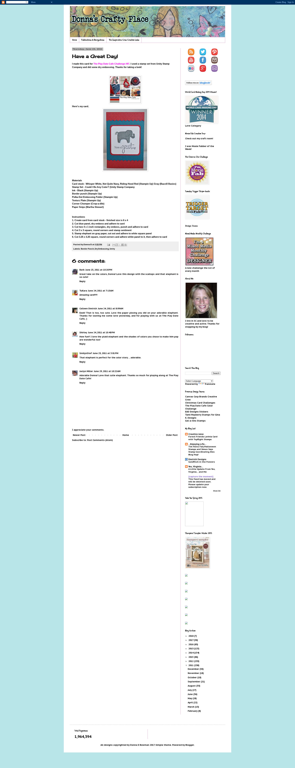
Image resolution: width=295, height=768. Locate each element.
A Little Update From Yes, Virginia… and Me (201, 470)
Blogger (189, 745)
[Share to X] (119, 244)
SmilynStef (85, 353)
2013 (191, 657)
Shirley (83, 332)
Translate (210, 384)
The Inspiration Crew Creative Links (124, 39)
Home (74, 39)
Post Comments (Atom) (100, 440)
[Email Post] (108, 244)
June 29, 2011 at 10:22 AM (107, 371)
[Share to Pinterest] (125, 244)
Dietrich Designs (197, 459)
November (194, 673)
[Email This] (113, 244)
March (191, 706)
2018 (191, 636)
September (194, 681)
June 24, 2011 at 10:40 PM (101, 332)
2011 (191, 665)
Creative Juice (196, 434)
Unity (112, 248)
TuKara (83, 290)
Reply (82, 281)
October (192, 677)
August (192, 685)
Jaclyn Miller (86, 371)
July (190, 690)
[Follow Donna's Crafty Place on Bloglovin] (198, 84)
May (190, 698)
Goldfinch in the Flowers (201, 461)
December (194, 669)
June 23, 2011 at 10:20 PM (98, 269)
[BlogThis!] (116, 244)
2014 (191, 652)
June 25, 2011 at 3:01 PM (105, 353)
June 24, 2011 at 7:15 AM (100, 290)
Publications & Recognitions (92, 39)
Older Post (172, 435)
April (190, 702)
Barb (82, 269)
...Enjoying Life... (197, 444)
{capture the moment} (200, 476)
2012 (191, 661)
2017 (191, 640)
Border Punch (87, 248)
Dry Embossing (102, 248)
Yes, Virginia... (195, 466)
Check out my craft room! (199, 138)
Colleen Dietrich (88, 308)
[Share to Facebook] (122, 244)
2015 (191, 648)
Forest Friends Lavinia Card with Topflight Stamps (202, 438)
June (190, 694)
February (193, 711)
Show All (216, 491)
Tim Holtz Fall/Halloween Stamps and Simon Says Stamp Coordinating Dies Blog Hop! (202, 450)
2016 (191, 644)
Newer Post (79, 435)
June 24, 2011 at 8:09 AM (110, 308)
